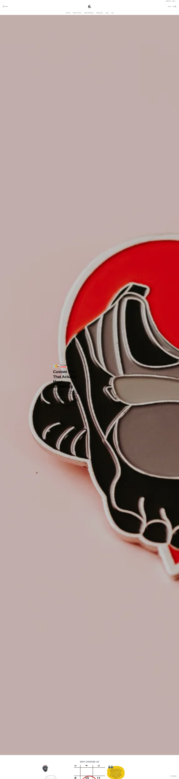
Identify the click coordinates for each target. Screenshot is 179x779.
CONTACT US (168, 1)
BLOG (107, 12)
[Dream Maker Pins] (89, 6)
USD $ (173, 1)
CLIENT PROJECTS (89, 12)
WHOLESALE (99, 12)
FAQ (112, 12)
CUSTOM (68, 12)
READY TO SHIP (77, 12)
